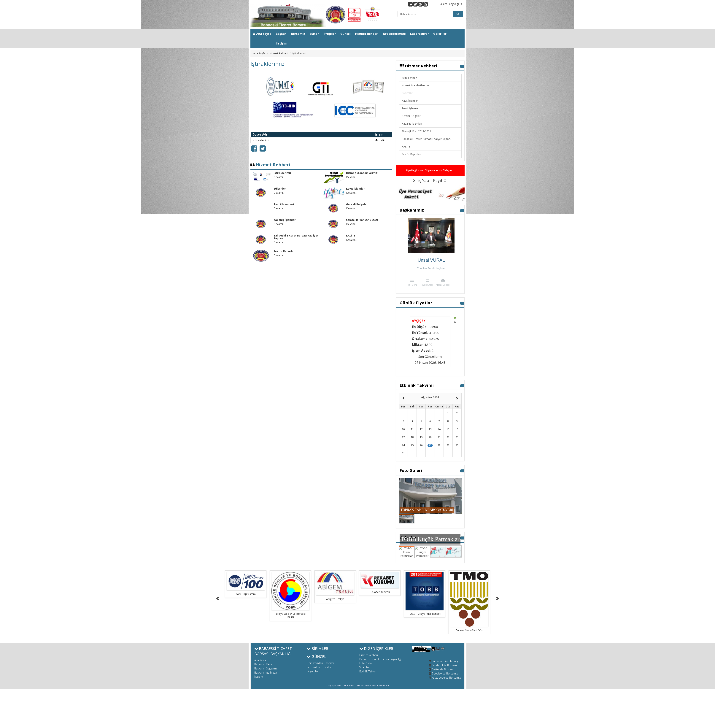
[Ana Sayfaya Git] (321, 15)
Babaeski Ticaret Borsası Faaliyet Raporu (426, 139)
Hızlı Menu (412, 285)
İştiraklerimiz (409, 78)
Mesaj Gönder (443, 285)
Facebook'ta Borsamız (445, 665)
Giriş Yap (421, 180)
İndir (381, 140)
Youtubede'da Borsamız (446, 677)
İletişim (258, 676)
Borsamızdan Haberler (320, 663)
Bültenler (407, 93)
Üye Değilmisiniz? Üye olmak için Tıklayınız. (430, 170)
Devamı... (279, 177)
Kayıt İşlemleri (410, 100)
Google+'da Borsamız (445, 673)
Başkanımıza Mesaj (265, 672)
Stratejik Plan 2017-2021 (416, 131)
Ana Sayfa (259, 53)
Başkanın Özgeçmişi (266, 668)
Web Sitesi (427, 285)
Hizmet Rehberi (279, 53)
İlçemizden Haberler (319, 667)
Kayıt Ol (440, 180)
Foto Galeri (366, 663)
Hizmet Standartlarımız (415, 85)
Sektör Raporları (411, 154)
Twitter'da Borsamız (443, 669)
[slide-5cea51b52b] (251, 591)
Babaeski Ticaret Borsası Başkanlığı (380, 659)
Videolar (364, 667)
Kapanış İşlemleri (412, 123)
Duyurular (312, 671)
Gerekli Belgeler (411, 116)
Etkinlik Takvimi (368, 671)
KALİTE (406, 146)
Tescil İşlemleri (410, 108)
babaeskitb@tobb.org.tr (446, 661)
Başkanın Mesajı (264, 664)
